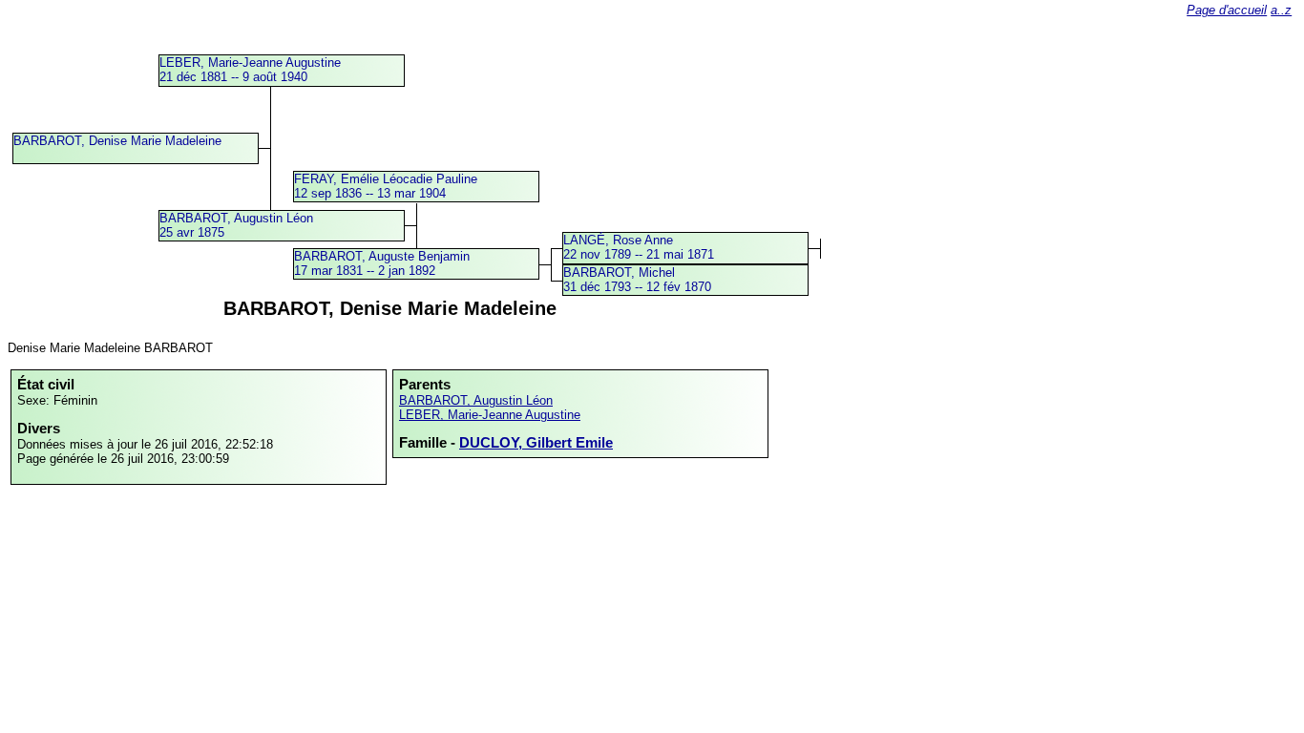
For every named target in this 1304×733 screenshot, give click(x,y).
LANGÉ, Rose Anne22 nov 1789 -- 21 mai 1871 (638, 247)
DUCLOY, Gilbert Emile (536, 442)
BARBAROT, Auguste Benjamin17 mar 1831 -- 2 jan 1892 (382, 263)
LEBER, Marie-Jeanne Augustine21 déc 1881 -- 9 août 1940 (250, 69)
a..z (1281, 10)
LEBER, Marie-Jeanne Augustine (489, 415)
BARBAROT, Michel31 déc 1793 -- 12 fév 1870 (637, 279)
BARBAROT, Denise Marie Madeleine (117, 141)
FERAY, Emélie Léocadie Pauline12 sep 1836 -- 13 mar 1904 (385, 186)
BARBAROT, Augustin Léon (476, 400)
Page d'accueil (1227, 10)
